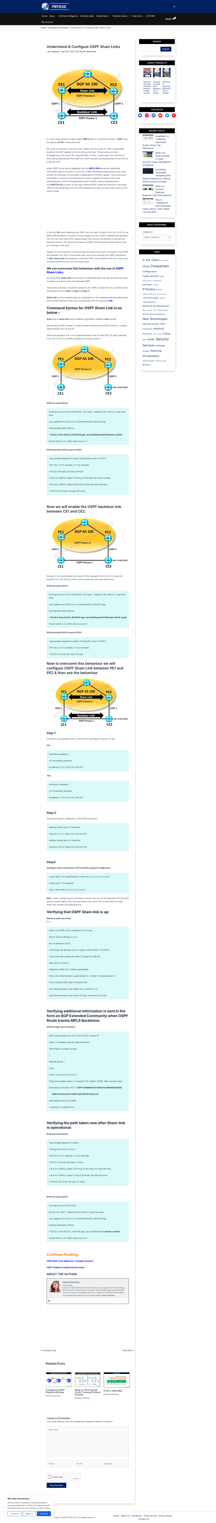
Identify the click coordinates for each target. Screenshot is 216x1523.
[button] (174, 6)
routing (166, 333)
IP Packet (155, 285)
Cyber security (151, 276)
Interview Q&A (87, 16)
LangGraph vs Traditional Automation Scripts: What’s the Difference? (156, 142)
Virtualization (151, 356)
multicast (150, 310)
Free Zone (136, 16)
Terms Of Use (150, 1516)
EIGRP (162, 276)
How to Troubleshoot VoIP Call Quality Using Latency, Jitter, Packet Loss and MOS (157, 206)
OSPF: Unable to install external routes (65, 1267)
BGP (148, 260)
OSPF (162, 324)
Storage (146, 351)
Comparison (160, 266)
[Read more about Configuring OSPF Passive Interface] (59, 1379)
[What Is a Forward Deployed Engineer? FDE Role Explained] (148, 188)
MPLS (144, 310)
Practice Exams (120, 16)
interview (147, 284)
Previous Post (48, 1351)
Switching (156, 350)
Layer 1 (162, 298)
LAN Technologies (151, 298)
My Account (47, 22)
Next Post (129, 1351)
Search (165, 49)
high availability (147, 280)
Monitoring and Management (156, 306)
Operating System (151, 324)
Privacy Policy (165, 1516)
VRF (111, 301)
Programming (147, 329)
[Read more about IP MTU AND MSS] (117, 1379)
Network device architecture (154, 314)
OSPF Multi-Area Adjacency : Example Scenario (70, 1261)
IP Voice (159, 289)
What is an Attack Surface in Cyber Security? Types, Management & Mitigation (157, 159)
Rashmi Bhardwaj (108, 1295)
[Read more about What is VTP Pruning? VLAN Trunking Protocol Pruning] (88, 1379)
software (160, 345)
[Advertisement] (88, 62)
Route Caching (157, 334)
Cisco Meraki (164, 260)
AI (144, 260)
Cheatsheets (102, 16)
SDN (144, 340)
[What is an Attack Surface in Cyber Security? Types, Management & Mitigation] (148, 154)
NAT (155, 310)
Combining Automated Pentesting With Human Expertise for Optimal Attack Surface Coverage (157, 175)
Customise (15, 1514)
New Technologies (155, 319)
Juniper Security (161, 294)
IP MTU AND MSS (113, 1390)
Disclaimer (137, 1516)
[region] (29, 1507)
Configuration (150, 271)
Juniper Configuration (149, 294)
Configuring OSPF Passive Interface (55, 1391)
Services (149, 345)
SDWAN (151, 339)
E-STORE (150, 16)
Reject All (29, 1514)
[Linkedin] (49, 1301)
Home (44, 16)
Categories (148, 232)
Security (162, 339)
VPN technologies (148, 361)
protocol (159, 328)
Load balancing (149, 302)
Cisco (155, 260)
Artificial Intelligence (68, 16)
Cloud (146, 266)
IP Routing (149, 289)
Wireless (146, 365)
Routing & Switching (53, 1396)
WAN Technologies (161, 361)
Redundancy (147, 334)
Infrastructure (157, 280)
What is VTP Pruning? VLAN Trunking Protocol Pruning (87, 1392)
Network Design (163, 310)
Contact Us (143, 1519)
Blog (52, 16)
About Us (125, 1516)
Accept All (44, 1514)
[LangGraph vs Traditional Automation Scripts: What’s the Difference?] (148, 138)
